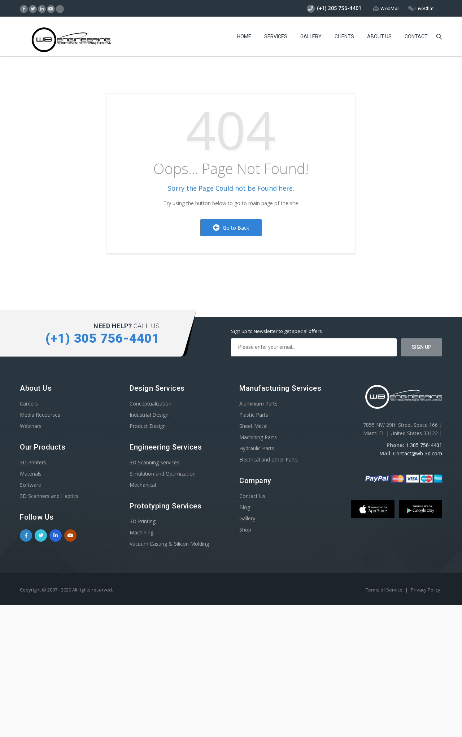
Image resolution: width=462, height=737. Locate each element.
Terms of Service (385, 589)
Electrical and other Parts (268, 459)
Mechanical (143, 484)
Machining (141, 532)
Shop (245, 529)
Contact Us (252, 496)
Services (275, 36)
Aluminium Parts (258, 403)
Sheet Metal (253, 425)
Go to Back (234, 227)
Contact (416, 36)
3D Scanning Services (154, 462)
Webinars (31, 425)
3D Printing (143, 521)
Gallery (311, 36)
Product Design (148, 425)
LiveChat (424, 8)
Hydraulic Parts (256, 448)
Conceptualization (150, 403)
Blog (244, 507)
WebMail (390, 8)
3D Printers (33, 462)
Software (30, 484)
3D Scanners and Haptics (49, 496)
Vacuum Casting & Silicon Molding (169, 543)
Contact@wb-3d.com (417, 453)
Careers (29, 403)
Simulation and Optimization (163, 473)
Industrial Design (149, 414)
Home (244, 36)
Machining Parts (258, 437)
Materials (31, 473)
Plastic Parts (253, 414)
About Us (379, 36)
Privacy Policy (425, 589)
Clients (344, 36)
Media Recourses (40, 414)
